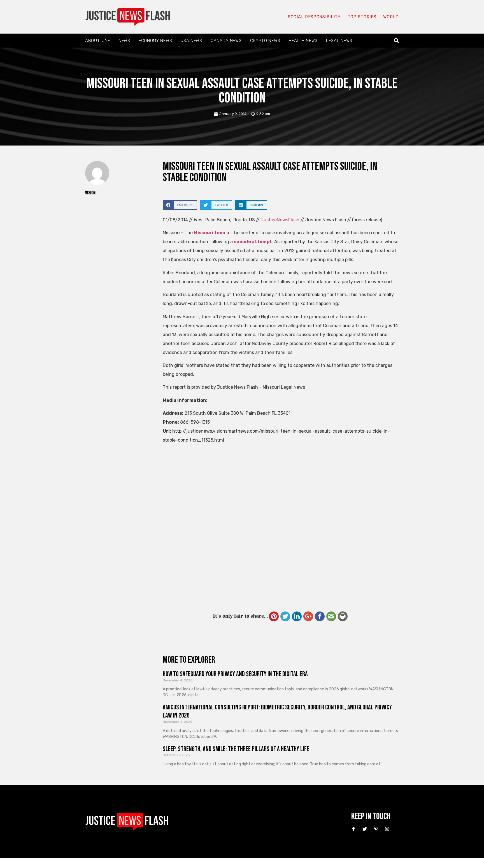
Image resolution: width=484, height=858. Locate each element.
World (391, 16)
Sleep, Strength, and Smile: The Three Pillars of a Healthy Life (236, 749)
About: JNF (97, 40)
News (124, 40)
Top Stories (362, 16)
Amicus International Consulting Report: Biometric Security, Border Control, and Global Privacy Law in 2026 (277, 711)
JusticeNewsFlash (280, 219)
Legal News (339, 40)
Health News (303, 40)
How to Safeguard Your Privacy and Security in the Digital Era (235, 674)
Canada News (226, 40)
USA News (191, 40)
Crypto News (265, 40)
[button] (396, 41)
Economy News (155, 40)
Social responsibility (314, 16)
